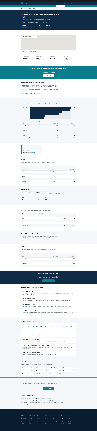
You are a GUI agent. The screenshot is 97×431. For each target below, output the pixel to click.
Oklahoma (30, 421)
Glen (69, 367)
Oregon (38, 421)
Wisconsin (23, 424)
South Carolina (63, 421)
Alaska (30, 413)
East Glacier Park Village (55, 367)
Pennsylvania (47, 421)
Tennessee (23, 423)
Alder (28, 367)
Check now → (33, 152)
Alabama (22, 413)
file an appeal (35, 347)
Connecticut (70, 413)
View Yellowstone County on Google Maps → (29, 51)
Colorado (62, 413)
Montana (25, 8)
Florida (38, 415)
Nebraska (69, 418)
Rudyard (69, 370)
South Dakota (70, 421)
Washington (62, 423)
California (54, 413)
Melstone (41, 370)
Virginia (54, 423)
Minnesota (38, 418)
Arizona (38, 413)
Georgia (46, 415)
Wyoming (30, 424)
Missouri (54, 418)
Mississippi (46, 418)
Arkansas (46, 413)
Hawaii (54, 415)
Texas (30, 423)
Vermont (46, 423)
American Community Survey (35, 326)
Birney (41, 367)
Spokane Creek (28, 373)
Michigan (30, 418)
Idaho (61, 415)
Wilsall (55, 373)
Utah (37, 423)
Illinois (69, 415)
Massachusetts (23, 418)
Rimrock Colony (55, 370)
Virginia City (41, 373)
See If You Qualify (61, 5)
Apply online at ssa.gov (26, 306)
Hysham (28, 370)
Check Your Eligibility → (48, 280)
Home (22, 8)
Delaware (22, 415)
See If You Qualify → (48, 75)
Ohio (22, 421)
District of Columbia (32, 415)
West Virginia (70, 423)
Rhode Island (55, 421)
